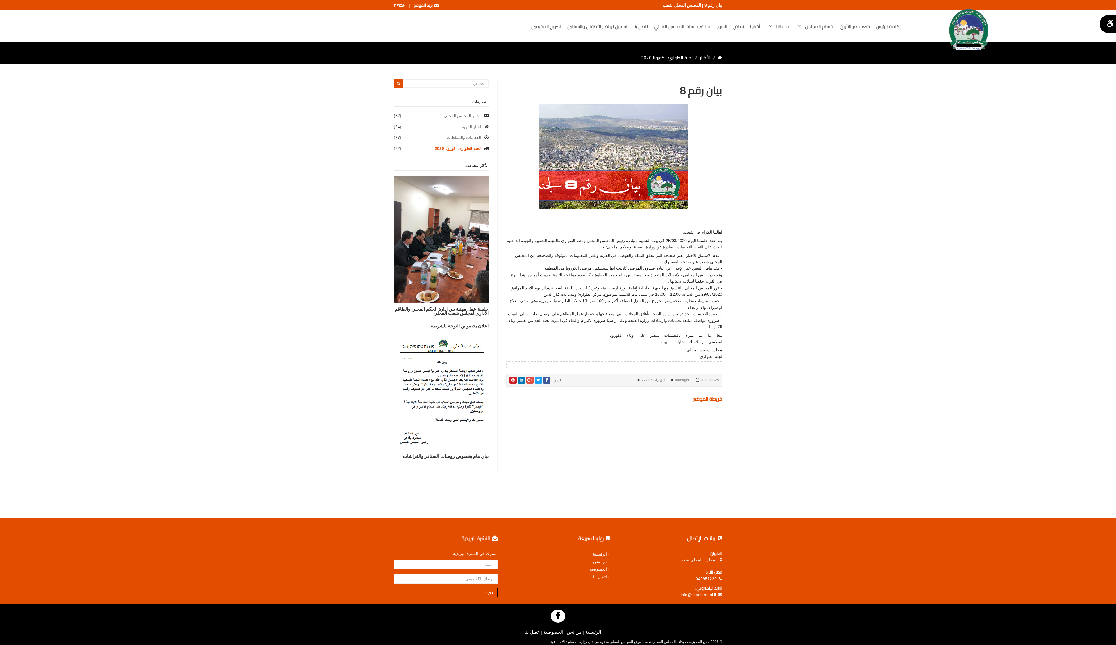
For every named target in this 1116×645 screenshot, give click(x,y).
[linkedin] (521, 380)
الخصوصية (598, 569)
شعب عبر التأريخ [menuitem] (855, 26)
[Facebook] (558, 616)
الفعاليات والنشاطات (464, 137)
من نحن (600, 561)
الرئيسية (600, 554)
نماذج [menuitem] (738, 26)
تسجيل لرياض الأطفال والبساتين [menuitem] (597, 26)
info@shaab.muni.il (698, 594)
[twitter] (538, 380)
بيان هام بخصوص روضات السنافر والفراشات (446, 456)
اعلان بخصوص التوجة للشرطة (460, 325)
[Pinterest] (513, 380)
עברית (399, 5)
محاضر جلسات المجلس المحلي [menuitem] (682, 26)
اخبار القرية (471, 126)
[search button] (398, 83)
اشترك (490, 592)
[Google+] (530, 380)
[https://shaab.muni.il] (720, 57)
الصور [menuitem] (722, 26)
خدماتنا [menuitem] (782, 26)
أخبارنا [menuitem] (755, 26)
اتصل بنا (600, 577)
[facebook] (546, 380)
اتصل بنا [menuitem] (640, 26)
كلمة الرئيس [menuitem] (887, 26)
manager (682, 380)
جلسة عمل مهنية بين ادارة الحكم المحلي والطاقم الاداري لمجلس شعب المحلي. (442, 311)
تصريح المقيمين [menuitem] (546, 26)
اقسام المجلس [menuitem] (819, 26)
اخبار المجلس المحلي (462, 115)
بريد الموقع (424, 5)
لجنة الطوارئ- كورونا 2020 (458, 148)
